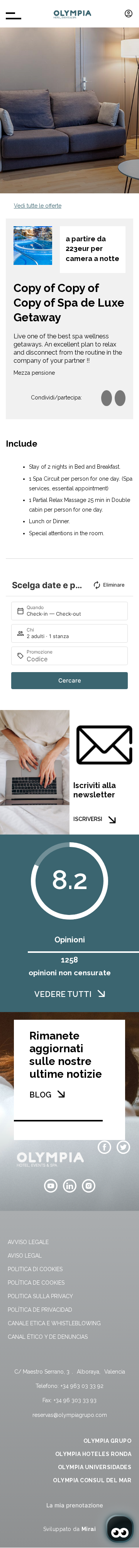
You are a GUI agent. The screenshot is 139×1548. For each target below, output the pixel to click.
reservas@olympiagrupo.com (69, 1415)
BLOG (40, 1094)
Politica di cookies (35, 1269)
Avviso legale (28, 1242)
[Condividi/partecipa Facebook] (106, 398)
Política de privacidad (40, 1310)
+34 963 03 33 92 (82, 1386)
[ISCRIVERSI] (112, 820)
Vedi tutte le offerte (37, 206)
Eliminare (114, 585)
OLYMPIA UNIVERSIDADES (94, 1467)
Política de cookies (36, 1283)
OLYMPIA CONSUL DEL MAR (92, 1480)
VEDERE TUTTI (63, 994)
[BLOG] (61, 1094)
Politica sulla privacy (40, 1296)
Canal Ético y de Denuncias (48, 1337)
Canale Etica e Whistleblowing (54, 1323)
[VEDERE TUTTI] (101, 993)
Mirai (88, 1529)
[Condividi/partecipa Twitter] (120, 398)
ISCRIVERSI (87, 819)
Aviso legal (25, 1256)
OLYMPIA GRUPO (107, 1441)
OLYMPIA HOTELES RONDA (93, 1454)
